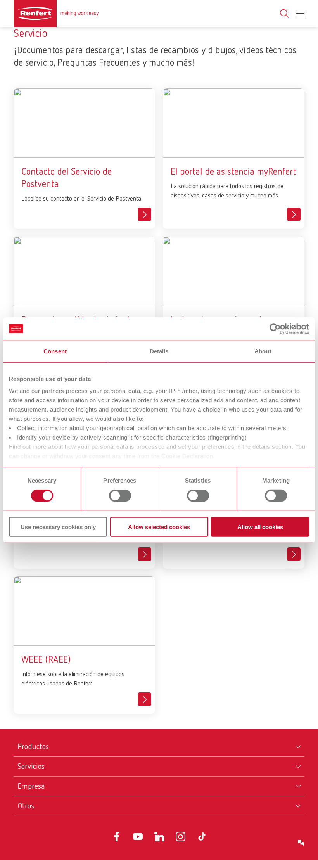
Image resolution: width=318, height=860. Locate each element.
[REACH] (294, 554)
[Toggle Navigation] (300, 13)
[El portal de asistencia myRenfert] (294, 214)
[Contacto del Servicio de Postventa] (144, 214)
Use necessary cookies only (58, 527)
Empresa (31, 786)
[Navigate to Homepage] (56, 13)
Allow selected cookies (159, 527)
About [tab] (262, 351)
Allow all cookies (260, 527)
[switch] (120, 496)
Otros (25, 806)
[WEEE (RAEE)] (144, 699)
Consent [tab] (55, 351)
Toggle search (284, 14)
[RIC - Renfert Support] (301, 843)
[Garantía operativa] (144, 554)
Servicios (31, 766)
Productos (33, 747)
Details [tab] (159, 351)
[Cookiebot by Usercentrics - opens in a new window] (275, 328)
